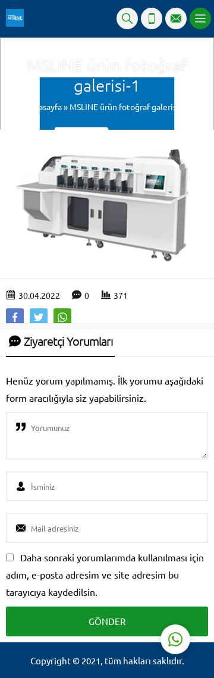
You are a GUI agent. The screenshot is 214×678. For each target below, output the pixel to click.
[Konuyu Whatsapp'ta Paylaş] (62, 317)
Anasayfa (45, 106)
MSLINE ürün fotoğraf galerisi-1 (128, 106)
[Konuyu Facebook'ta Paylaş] (15, 317)
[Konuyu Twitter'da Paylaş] (39, 317)
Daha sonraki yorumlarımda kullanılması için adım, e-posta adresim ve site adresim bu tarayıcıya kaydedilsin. (105, 574)
